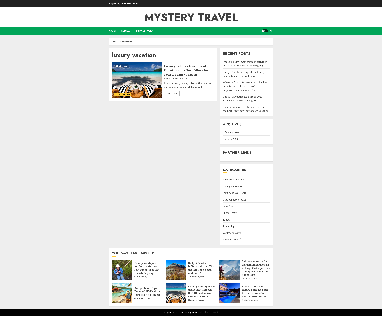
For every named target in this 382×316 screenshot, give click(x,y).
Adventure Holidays (234, 179)
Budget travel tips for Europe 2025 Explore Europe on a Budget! (148, 291)
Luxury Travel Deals (123, 94)
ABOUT (113, 30)
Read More (171, 93)
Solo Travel (229, 206)
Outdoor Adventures (234, 199)
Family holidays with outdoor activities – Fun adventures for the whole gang (147, 268)
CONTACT (126, 30)
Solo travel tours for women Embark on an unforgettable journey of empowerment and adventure (245, 86)
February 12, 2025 (144, 277)
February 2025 (231, 132)
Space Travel (230, 213)
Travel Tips (229, 226)
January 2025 (230, 139)
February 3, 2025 (144, 298)
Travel (226, 219)
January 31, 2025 (181, 79)
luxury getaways (232, 186)
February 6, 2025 (251, 278)
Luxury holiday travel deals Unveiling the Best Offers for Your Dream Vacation (186, 70)
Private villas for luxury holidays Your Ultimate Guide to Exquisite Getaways (255, 291)
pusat (168, 79)
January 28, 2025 (251, 300)
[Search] (271, 31)
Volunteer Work (232, 233)
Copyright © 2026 (174, 312)
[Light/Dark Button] (265, 30)
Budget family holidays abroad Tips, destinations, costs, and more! (201, 268)
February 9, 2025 (197, 277)
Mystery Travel (191, 17)
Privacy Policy (145, 30)
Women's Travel (232, 239)
